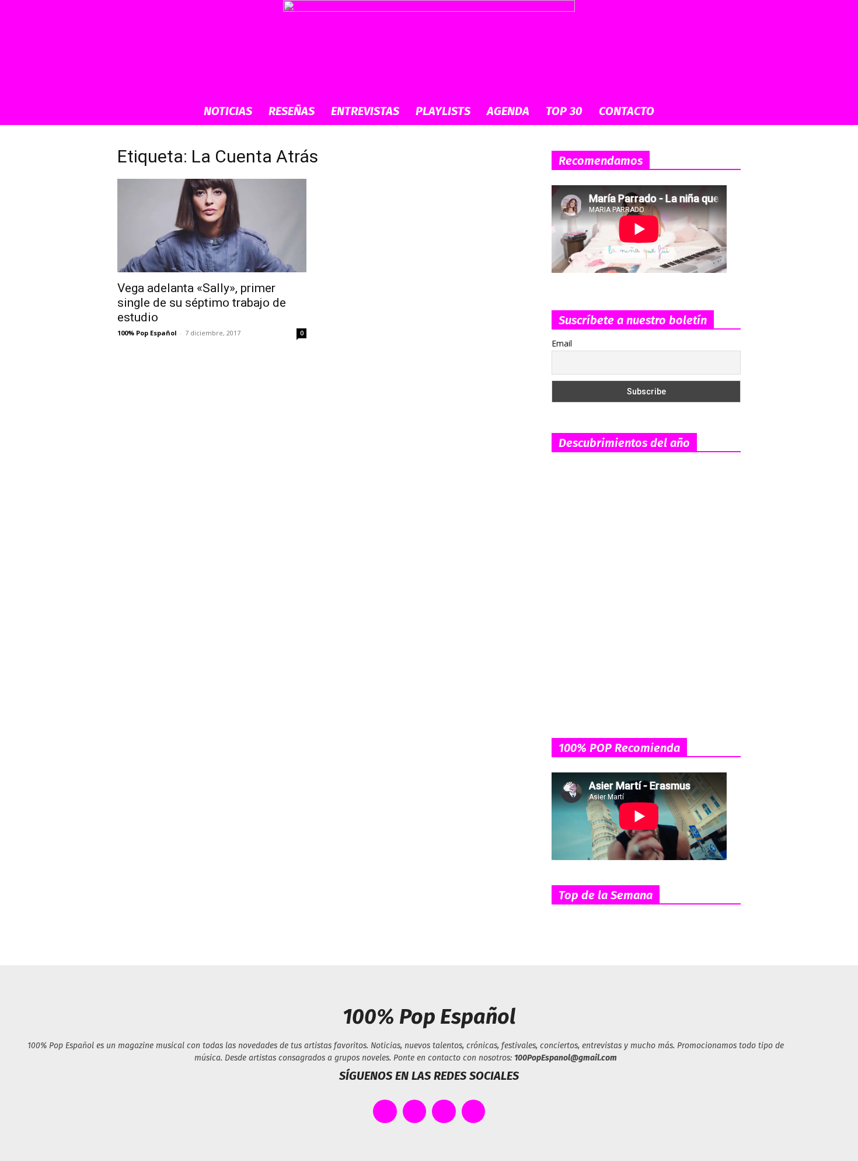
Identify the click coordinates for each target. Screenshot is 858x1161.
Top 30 (564, 111)
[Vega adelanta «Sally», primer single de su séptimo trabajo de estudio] (211, 225)
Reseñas (291, 111)
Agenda (508, 111)
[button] (727, 111)
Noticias (228, 111)
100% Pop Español (147, 332)
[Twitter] (415, 1112)
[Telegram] (474, 1112)
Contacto (626, 111)
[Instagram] (444, 1112)
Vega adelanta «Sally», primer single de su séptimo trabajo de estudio (201, 302)
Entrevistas (365, 111)
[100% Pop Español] (429, 48)
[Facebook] (385, 1112)
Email (562, 343)
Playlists (443, 111)
